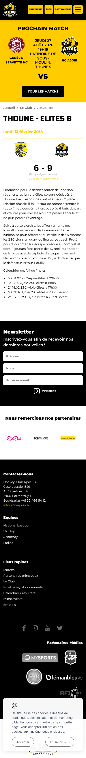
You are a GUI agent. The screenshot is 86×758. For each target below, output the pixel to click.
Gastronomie (63, 9)
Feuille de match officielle (43, 178)
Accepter (22, 742)
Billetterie (35, 9)
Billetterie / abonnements (23, 587)
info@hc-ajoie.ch (16, 505)
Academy (10, 537)
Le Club (26, 108)
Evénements (12, 599)
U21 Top (9, 531)
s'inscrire (49, 391)
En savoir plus (60, 742)
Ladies (8, 543)
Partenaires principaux (20, 576)
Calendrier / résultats (19, 593)
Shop (49, 9)
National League (15, 525)
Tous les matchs (43, 91)
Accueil (9, 108)
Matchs (9, 570)
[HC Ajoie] (10, 10)
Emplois (9, 605)
